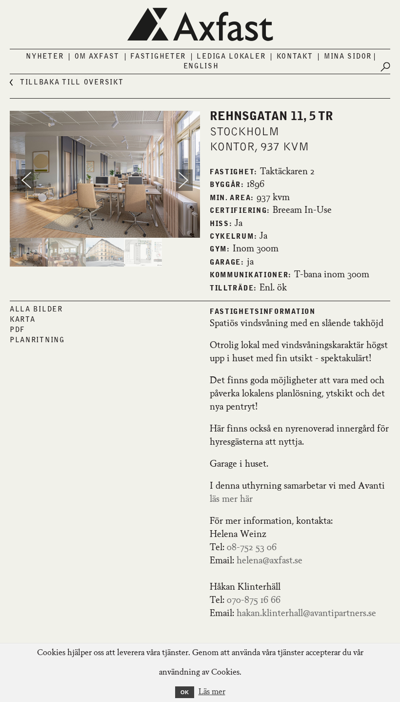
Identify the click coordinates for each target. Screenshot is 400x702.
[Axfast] (200, 24)
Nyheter (44, 56)
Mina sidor (348, 56)
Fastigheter (158, 56)
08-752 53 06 (252, 547)
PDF (17, 330)
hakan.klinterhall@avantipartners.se (306, 613)
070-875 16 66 (253, 600)
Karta (23, 319)
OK (184, 692)
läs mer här (233, 499)
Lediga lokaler (231, 56)
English (201, 66)
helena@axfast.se (269, 561)
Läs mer (212, 692)
